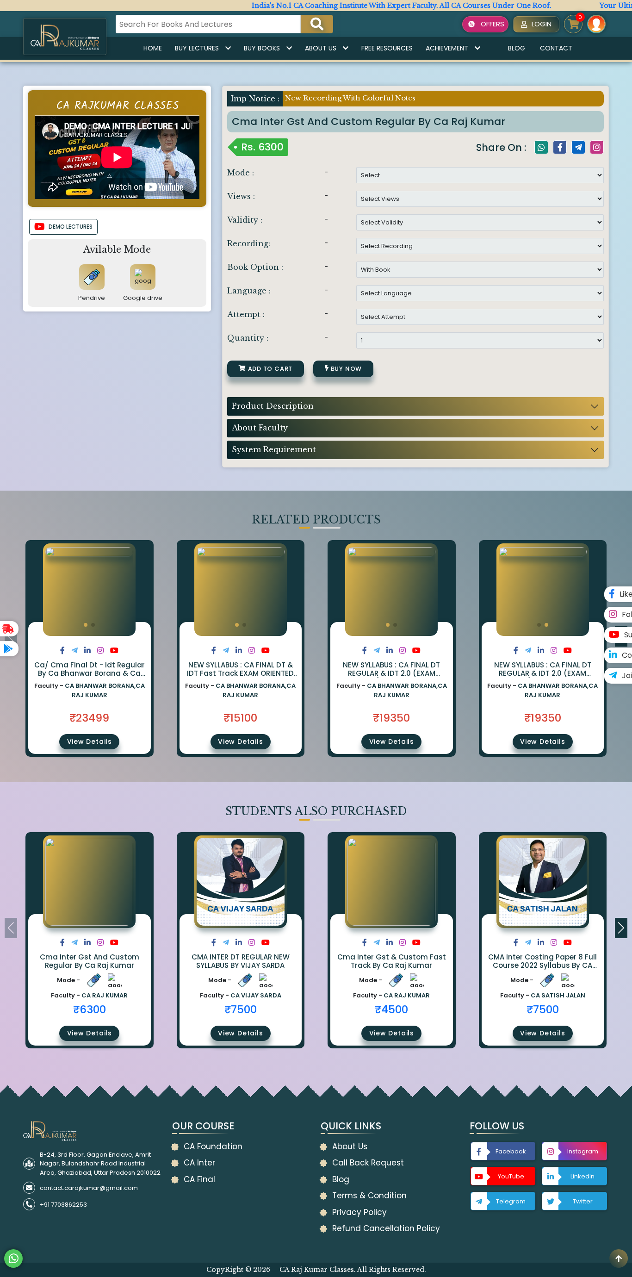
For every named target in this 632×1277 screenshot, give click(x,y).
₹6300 (89, 1009)
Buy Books (262, 48)
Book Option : (255, 267)
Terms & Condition (369, 1195)
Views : (241, 196)
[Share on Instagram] (100, 650)
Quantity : (247, 338)
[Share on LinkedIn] (87, 650)
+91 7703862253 (63, 1204)
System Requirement (274, 449)
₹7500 (240, 1009)
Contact (556, 48)
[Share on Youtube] (114, 650)
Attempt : (246, 314)
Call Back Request (368, 1162)
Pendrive (91, 297)
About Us (320, 48)
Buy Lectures (197, 48)
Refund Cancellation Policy (386, 1228)
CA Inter (199, 1162)
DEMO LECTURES (71, 226)
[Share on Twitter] (74, 650)
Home (152, 48)
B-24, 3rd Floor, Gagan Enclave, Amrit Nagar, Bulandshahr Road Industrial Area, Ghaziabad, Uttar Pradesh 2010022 (100, 1163)
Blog (516, 48)
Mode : (240, 172)
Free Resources (387, 48)
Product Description (273, 406)
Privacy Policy (359, 1212)
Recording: (248, 243)
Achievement (447, 48)
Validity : (244, 219)
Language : (249, 290)
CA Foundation (213, 1146)
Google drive (142, 297)
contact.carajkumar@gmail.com (89, 1188)
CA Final (199, 1179)
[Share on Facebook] (62, 650)
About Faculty (260, 427)
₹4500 (391, 1009)
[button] (85, 625)
